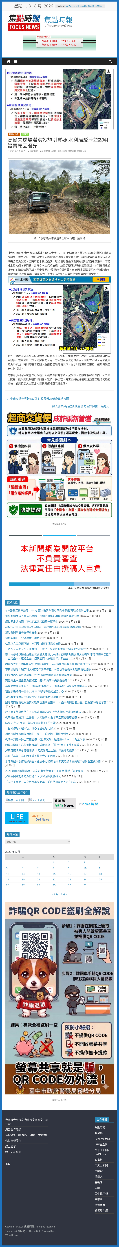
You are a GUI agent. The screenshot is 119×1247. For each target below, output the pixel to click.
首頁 (8, 1164)
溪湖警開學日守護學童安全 (21, 632)
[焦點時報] (8, 61)
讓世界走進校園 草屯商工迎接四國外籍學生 (31, 621)
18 (100, 874)
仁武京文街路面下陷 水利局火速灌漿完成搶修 (33, 643)
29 (54, 885)
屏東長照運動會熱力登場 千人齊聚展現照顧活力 (33, 776)
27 (23, 885)
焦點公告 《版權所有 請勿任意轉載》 (27, 1135)
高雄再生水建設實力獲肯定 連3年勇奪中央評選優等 (36, 680)
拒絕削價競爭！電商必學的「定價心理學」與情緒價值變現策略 (42, 616)
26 (7, 885)
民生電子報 (101, 1193)
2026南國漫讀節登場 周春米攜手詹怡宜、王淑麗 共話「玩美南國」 (45, 771)
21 (38, 879)
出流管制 (46, 151)
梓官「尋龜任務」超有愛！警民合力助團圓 (30, 756)
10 (85, 868)
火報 (97, 1188)
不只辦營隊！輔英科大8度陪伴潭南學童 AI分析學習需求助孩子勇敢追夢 (48, 669)
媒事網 (99, 1160)
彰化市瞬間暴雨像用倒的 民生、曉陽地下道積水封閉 (36, 734)
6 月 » (63, 894)
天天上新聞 (101, 1165)
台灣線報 (100, 1205)
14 (38, 874)
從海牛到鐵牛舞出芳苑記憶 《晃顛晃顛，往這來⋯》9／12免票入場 (45, 739)
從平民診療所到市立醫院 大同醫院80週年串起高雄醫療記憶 (41, 717)
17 (85, 874)
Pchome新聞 (102, 1139)
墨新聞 (99, 1182)
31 (85, 885)
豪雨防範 (72, 151)
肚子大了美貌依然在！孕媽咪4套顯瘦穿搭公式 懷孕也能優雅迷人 (43, 712)
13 (23, 874)
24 (85, 879)
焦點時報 (58, 19)
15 (54, 874)
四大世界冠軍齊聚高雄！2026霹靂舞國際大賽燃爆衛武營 (38, 675)
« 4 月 (55, 894)
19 (7, 879)
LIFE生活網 (101, 1144)
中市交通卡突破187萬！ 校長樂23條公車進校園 (38, 398)
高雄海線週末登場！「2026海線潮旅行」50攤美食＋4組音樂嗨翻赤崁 (46, 686)
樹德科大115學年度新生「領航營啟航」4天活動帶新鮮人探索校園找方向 (47, 664)
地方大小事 (13, 134)
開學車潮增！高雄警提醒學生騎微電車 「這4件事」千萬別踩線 (42, 745)
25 (100, 879)
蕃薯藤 (99, 1133)
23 (69, 879)
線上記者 (10, 1146)
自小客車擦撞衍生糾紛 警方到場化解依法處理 (32, 697)
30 (69, 885)
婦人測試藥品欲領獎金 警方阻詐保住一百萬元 (82, 406)
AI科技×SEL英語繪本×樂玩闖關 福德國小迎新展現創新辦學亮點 (85, 7)
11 (100, 868)
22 (54, 879)
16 (69, 874)
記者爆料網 (101, 1210)
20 (23, 879)
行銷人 (99, 1176)
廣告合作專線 (13, 1129)
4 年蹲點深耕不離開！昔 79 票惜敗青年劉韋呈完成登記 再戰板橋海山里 (47, 610)
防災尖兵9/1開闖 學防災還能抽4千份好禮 (30, 723)
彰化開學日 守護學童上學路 (22, 638)
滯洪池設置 (62, 151)
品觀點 (99, 1171)
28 (38, 885)
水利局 (54, 151)
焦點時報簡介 (13, 1140)
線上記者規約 (13, 1152)
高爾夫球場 (81, 151)
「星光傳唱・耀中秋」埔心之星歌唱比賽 (29, 728)
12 (7, 874)
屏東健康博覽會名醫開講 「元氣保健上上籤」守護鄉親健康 (39, 750)
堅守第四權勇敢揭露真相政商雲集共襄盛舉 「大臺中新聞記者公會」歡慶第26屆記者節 (55, 702)
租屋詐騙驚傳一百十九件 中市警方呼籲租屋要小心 (34, 691)
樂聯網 (99, 1199)
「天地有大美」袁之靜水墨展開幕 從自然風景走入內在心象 (40, 782)
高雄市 (25, 134)
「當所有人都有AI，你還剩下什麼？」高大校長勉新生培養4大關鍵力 (45, 649)
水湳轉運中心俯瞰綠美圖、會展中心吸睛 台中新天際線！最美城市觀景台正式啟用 (53, 761)
